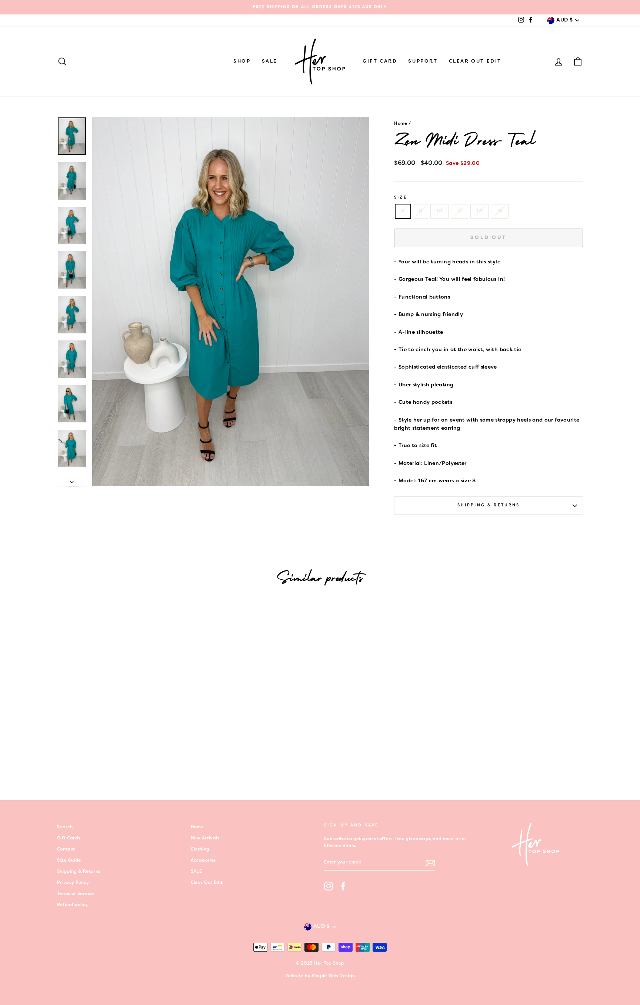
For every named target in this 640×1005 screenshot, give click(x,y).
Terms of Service (75, 894)
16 (500, 211)
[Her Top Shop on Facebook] (343, 886)
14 (479, 211)
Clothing (200, 849)
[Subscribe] (430, 863)
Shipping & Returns (488, 505)
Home (400, 124)
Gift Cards (68, 838)
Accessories (203, 860)
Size (400, 197)
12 (460, 211)
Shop (241, 61)
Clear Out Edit (475, 61)
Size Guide (69, 860)
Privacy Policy (73, 883)
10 (439, 211)
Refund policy (72, 905)
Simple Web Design (333, 976)
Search (65, 827)
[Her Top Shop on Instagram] (328, 886)
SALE (269, 61)
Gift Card (380, 61)
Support (422, 61)
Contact (66, 849)
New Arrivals (205, 838)
